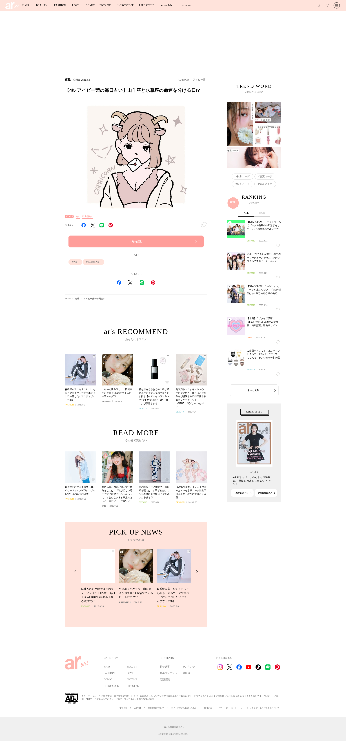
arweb (68, 298)
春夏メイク (266, 183)
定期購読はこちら (265, 493)
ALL (246, 213)
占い (78, 216)
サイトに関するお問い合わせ (184, 708)
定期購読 (165, 679)
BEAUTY (41, 5)
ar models (166, 5)
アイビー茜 (199, 79)
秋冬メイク (243, 183)
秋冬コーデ (243, 176)
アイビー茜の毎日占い (94, 298)
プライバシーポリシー (229, 708)
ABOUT (137, 708)
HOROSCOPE (125, 5)
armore (186, 5)
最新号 (186, 673)
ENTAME (105, 5)
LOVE (76, 5)
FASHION (60, 5)
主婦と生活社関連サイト (173, 727)
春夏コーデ (266, 176)
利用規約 (208, 708)
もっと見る (253, 390)
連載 (77, 298)
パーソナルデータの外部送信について (262, 708)
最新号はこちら (242, 493)
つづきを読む (135, 241)
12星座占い (87, 216)
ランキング (189, 666)
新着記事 (165, 666)
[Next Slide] (196, 571)
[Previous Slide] (75, 571)
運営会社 (123, 708)
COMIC (90, 5)
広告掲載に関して (156, 708)
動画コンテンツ (168, 673)
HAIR (25, 5)
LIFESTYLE (146, 5)
